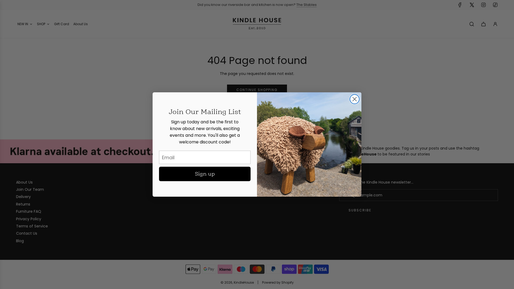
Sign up (205, 174)
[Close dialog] (354, 99)
